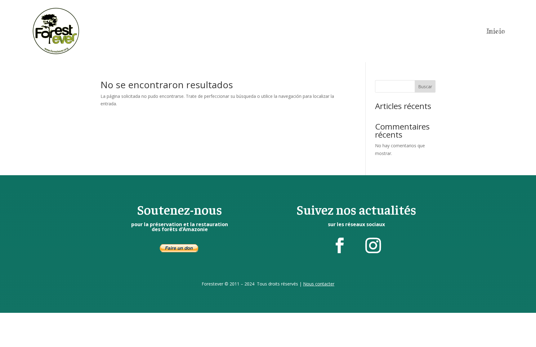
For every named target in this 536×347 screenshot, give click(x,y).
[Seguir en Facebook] (339, 245)
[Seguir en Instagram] (373, 245)
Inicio (495, 31)
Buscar (425, 86)
